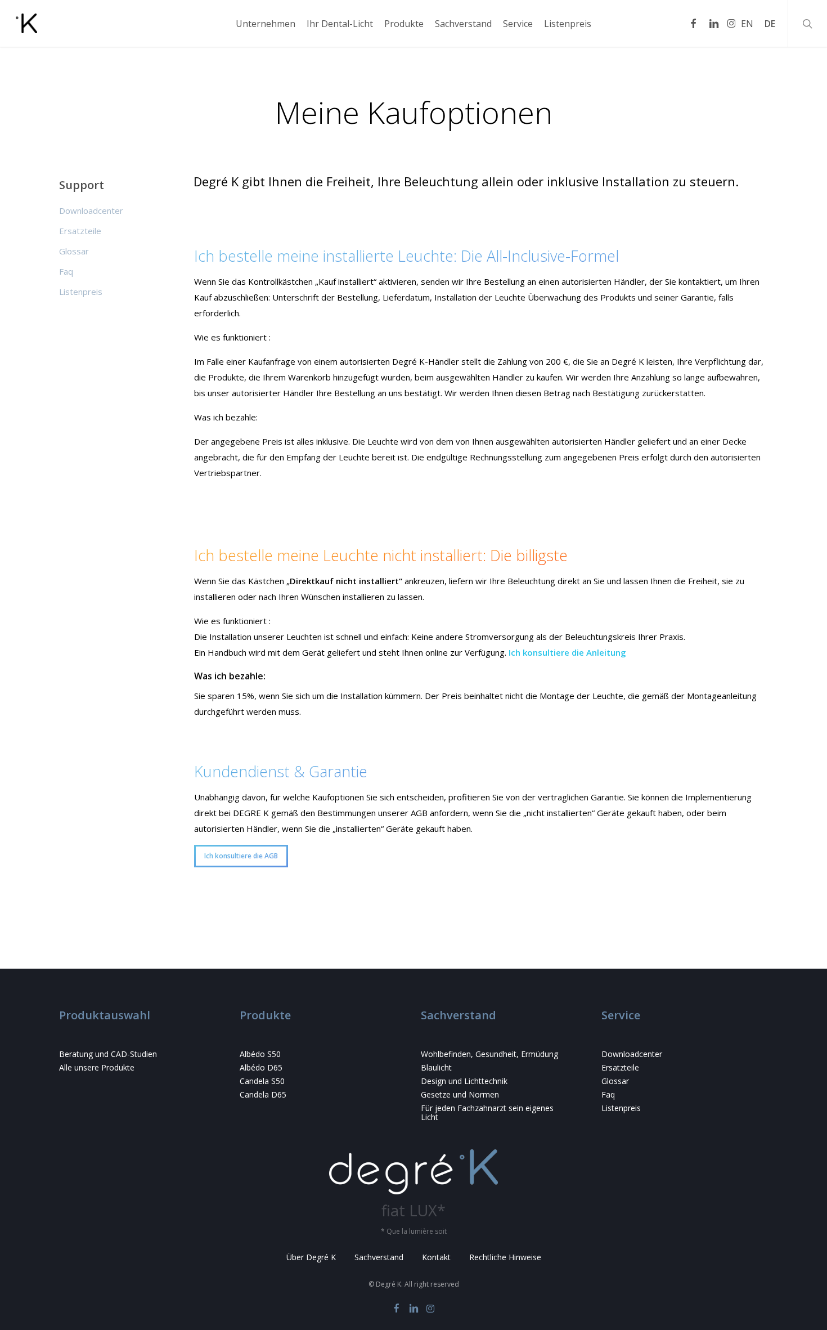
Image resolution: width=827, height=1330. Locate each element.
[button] (241, 856)
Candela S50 (262, 1081)
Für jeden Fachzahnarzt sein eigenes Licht (487, 1113)
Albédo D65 (261, 1067)
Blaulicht (436, 1067)
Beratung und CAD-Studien (108, 1054)
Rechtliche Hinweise (505, 1257)
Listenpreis (80, 291)
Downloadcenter (91, 210)
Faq (66, 271)
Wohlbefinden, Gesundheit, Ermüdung (489, 1054)
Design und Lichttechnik (464, 1081)
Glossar (74, 251)
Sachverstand (378, 1257)
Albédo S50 (260, 1054)
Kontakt (436, 1257)
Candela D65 (263, 1094)
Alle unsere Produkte (96, 1067)
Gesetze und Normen (460, 1094)
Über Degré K (311, 1257)
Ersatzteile (80, 231)
